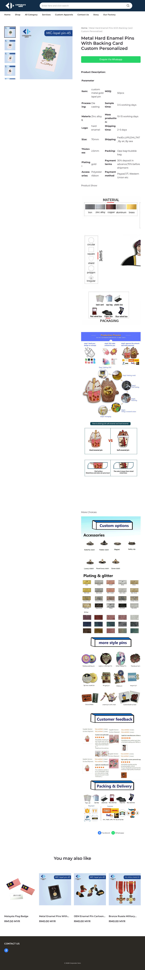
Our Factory (109, 14)
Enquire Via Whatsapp (111, 59)
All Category (31, 14)
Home (7, 14)
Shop (17, 14)
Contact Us (83, 14)
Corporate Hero (75, 963)
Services (46, 14)
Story (96, 14)
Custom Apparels (64, 14)
